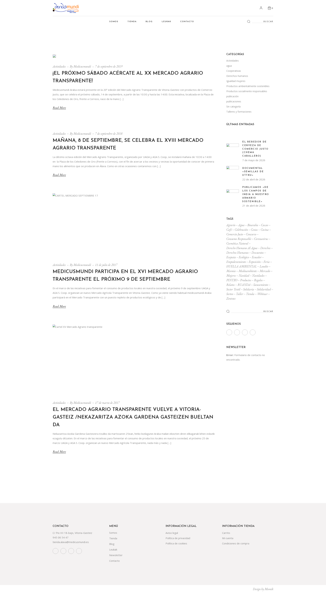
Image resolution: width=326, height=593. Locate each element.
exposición (255, 262)
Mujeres (231, 275)
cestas (254, 230)
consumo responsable (238, 239)
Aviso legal (172, 533)
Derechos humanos (237, 76)
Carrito (226, 533)
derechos (265, 248)
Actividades (59, 66)
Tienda (113, 538)
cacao (264, 225)
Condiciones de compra (235, 543)
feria (267, 262)
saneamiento (260, 285)
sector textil (233, 289)
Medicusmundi (82, 66)
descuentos (257, 253)
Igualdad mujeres (235, 81)
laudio (264, 266)
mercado (265, 271)
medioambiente (248, 271)
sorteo (229, 294)
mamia (231, 271)
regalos (258, 280)
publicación (232, 96)
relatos (230, 285)
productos (245, 280)
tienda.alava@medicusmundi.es (71, 542)
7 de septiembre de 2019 (108, 66)
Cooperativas (233, 70)
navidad (244, 275)
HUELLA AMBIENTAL (241, 266)
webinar (262, 294)
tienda (250, 294)
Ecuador (256, 257)
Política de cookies (176, 543)
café (229, 230)
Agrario (230, 225)
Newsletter (116, 555)
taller (239, 294)
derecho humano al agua (241, 248)
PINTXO (231, 280)
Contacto (114, 560)
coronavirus (261, 239)
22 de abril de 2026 (253, 179)
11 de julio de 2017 (106, 265)
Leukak (113, 549)
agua (229, 65)
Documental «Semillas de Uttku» (253, 171)
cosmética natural (237, 243)
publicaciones (233, 101)
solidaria (248, 289)
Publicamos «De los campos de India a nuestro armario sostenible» (255, 194)
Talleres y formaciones (238, 111)
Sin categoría (233, 106)
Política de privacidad (178, 538)
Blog (111, 544)
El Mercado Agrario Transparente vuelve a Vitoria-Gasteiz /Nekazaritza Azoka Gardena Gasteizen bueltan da (133, 417)
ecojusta (231, 257)
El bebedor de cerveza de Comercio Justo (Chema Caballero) (255, 149)
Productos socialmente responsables (246, 91)
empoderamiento (236, 262)
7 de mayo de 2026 (253, 160)
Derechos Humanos (237, 253)
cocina (265, 230)
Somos (113, 532)
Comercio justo (234, 234)
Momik (269, 589)
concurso (251, 234)
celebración (241, 230)
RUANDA (244, 285)
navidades (258, 275)
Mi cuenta (227, 538)
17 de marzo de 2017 (107, 403)
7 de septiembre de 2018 (108, 133)
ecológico (244, 257)
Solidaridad (264, 289)
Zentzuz (231, 298)
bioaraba (252, 225)
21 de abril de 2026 (253, 205)
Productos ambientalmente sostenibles (247, 86)
